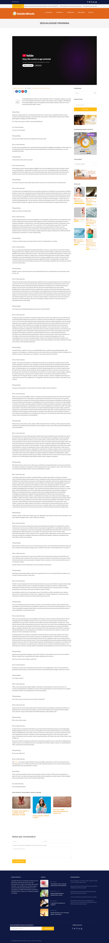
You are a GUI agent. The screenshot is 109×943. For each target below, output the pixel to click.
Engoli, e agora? (80, 219)
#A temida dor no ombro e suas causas (36, 6)
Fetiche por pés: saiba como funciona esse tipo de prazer (91, 201)
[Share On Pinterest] (22, 91)
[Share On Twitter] (19, 91)
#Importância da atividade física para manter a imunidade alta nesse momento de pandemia (74, 6)
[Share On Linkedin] (25, 91)
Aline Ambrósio (36, 88)
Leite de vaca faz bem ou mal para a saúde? (86, 897)
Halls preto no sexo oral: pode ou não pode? (79, 241)
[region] (19, 931)
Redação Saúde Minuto (18, 88)
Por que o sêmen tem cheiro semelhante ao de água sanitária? (91, 221)
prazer (16, 762)
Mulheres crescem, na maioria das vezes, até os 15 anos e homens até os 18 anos (91, 243)
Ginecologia (43, 88)
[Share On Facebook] (16, 91)
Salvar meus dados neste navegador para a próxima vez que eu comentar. (30, 845)
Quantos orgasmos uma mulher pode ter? (79, 200)
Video (48, 88)
